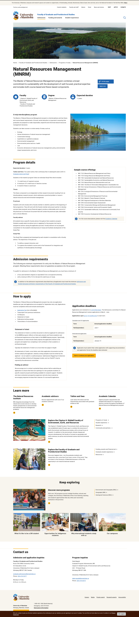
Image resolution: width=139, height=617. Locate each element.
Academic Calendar (111, 218)
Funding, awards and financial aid (106, 449)
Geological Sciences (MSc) (104, 495)
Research (98, 425)
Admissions (41, 18)
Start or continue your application (84, 355)
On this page (105, 81)
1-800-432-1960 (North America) (43, 603)
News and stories (99, 7)
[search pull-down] (124, 17)
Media (93, 597)
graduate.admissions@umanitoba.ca (24, 574)
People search (100, 597)
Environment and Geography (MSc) (106, 490)
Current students (61, 7)
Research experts (112, 597)
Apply (116, 7)
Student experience (72, 18)
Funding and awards (55, 18)
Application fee (21, 310)
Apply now (103, 86)
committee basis (96, 310)
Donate (123, 7)
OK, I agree (121, 614)
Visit (109, 7)
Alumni (83, 7)
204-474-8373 (81, 580)
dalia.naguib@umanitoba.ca (80, 578)
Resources (99, 454)
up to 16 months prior (90, 316)
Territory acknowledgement (20, 7)
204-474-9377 (22, 576)
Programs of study (64, 62)
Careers (87, 597)
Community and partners (103, 428)
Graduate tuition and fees (21, 174)
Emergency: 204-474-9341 (41, 606)
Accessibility (122, 597)
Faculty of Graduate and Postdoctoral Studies (56, 15)
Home (15, 62)
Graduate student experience (104, 452)
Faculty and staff (74, 7)
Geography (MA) (101, 492)
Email (89, 7)
